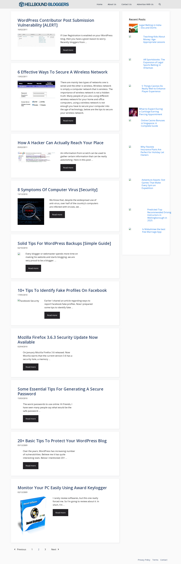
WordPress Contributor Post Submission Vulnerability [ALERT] (56, 23)
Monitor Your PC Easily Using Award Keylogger (62, 487)
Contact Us (127, 4)
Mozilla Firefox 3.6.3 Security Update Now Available (58, 340)
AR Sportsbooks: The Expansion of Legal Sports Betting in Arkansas (154, 63)
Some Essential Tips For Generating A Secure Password (60, 391)
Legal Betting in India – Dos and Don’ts (150, 26)
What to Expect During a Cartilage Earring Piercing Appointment (151, 111)
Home (99, 4)
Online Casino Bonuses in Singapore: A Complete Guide (153, 123)
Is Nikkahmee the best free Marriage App (153, 230)
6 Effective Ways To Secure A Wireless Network (63, 72)
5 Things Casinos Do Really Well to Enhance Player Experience (153, 88)
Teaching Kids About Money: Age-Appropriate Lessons (154, 39)
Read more (68, 50)
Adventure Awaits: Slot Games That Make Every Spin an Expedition (153, 183)
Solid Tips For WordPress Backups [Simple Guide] (64, 243)
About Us (112, 4)
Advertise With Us (145, 4)
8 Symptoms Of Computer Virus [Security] (58, 189)
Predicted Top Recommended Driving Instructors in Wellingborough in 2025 (159, 215)
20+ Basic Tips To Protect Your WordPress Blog (62, 440)
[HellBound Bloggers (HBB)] (44, 4)
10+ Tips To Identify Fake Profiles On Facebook (62, 290)
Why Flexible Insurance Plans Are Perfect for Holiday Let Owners (152, 150)
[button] (159, 4)
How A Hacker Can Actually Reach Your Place (60, 142)
